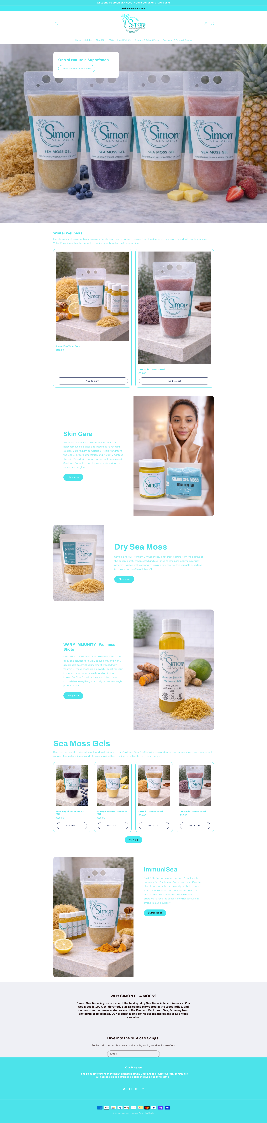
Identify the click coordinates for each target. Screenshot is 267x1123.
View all (133, 840)
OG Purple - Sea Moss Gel (152, 369)
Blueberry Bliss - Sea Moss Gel (70, 812)
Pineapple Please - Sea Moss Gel (112, 812)
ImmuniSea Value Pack (68, 346)
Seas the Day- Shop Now (77, 69)
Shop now (73, 477)
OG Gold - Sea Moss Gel (151, 811)
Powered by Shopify (146, 1113)
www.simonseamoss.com (128, 1113)
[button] (56, 23)
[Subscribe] (156, 1053)
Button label (155, 913)
